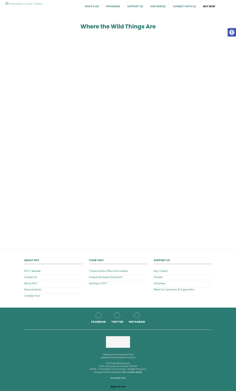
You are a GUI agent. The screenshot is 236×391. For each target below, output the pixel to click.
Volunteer (160, 283)
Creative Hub (32, 295)
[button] (232, 32)
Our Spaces (158, 6)
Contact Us (30, 277)
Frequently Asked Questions (106, 277)
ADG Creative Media (132, 372)
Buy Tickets (161, 271)
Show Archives (32, 289)
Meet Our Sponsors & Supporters (174, 289)
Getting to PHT (98, 283)
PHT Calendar (32, 271)
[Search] (228, 6)
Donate (158, 277)
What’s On (92, 6)
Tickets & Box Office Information (108, 271)
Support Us (135, 6)
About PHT (30, 283)
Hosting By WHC (118, 377)
